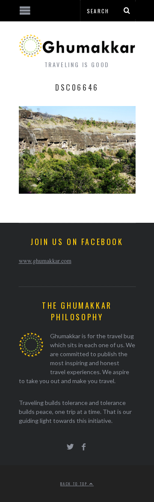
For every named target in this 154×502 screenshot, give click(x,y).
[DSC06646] (77, 191)
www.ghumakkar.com (45, 261)
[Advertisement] (70, 470)
